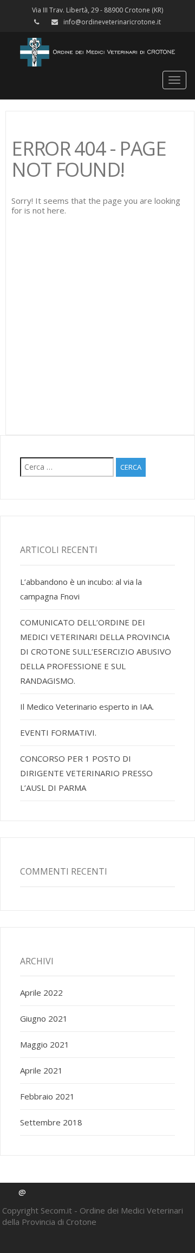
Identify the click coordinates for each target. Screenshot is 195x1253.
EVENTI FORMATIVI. (58, 732)
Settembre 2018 (51, 1122)
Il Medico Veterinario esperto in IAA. (87, 706)
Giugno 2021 (44, 1018)
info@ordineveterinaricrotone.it (112, 21)
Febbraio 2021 (47, 1096)
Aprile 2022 (41, 992)
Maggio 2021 (44, 1044)
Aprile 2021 (41, 1070)
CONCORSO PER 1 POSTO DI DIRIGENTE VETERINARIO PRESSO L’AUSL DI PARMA (86, 773)
